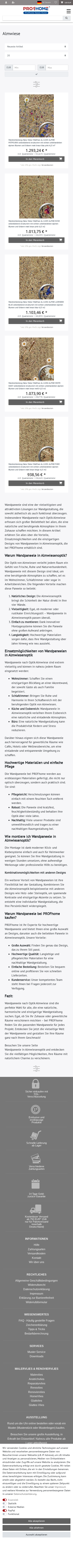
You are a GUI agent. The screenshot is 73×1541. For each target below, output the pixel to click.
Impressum (36, 1293)
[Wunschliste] (56, 2)
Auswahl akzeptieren (36, 1534)
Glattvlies (36, 1400)
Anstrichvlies (36, 1379)
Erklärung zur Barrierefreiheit (36, 1297)
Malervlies (36, 1374)
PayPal (11, 1510)
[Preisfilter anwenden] (36, 74)
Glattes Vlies (36, 1405)
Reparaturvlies (36, 1383)
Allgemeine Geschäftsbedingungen (36, 1280)
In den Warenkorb (35, 158)
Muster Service (36, 1352)
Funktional (13, 1514)
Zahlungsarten (36, 1249)
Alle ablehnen (36, 1527)
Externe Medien (16, 1506)
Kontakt (36, 1257)
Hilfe (36, 1244)
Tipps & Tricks (36, 1329)
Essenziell (13, 1499)
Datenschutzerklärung (36, 1289)
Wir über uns (36, 1262)
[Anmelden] (6, 2)
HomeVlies (36, 1396)
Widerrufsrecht (36, 1284)
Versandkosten (47, 165)
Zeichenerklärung (36, 1325)
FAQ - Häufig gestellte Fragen (36, 1320)
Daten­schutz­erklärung (25, 1493)
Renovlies (36, 1387)
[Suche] (66, 18)
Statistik (12, 1503)
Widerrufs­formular (36, 1302)
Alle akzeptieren (36, 1520)
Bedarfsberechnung (36, 1333)
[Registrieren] (13, 2)
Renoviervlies (36, 1392)
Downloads (36, 1356)
